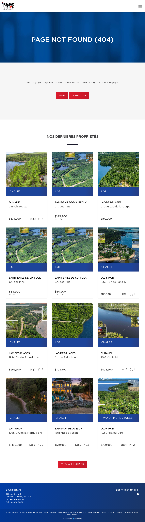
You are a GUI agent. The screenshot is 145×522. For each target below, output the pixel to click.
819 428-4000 (17, 500)
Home (62, 96)
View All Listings (72, 464)
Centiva (77, 518)
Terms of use (124, 512)
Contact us (79, 96)
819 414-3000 (17, 502)
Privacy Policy (110, 512)
